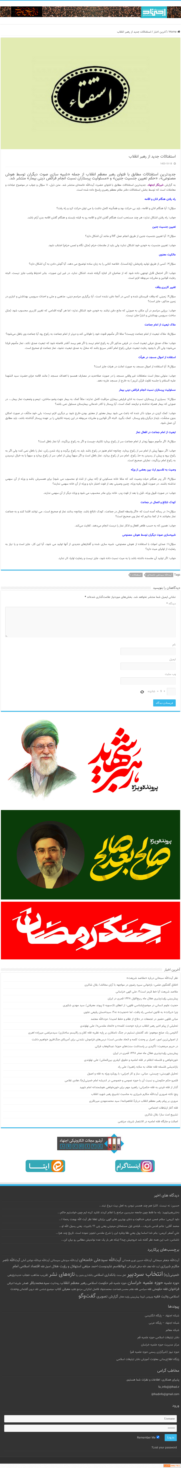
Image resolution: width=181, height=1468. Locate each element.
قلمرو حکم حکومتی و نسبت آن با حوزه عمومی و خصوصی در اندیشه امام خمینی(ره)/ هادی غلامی (121, 1080)
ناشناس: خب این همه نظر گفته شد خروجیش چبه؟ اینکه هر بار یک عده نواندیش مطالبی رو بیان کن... (120, 1240)
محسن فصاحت (120, 1289)
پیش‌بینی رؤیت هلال (129, 1297)
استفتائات (136, 575)
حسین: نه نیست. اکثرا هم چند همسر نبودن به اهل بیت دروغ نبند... (139, 1206)
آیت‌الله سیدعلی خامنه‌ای (159, 575)
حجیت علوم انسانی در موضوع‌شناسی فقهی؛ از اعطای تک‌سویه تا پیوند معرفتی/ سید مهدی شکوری (120, 1005)
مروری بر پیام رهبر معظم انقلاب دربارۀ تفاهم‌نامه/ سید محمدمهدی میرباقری (133, 1101)
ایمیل (172, 659)
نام (174, 645)
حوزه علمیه (171, 1283)
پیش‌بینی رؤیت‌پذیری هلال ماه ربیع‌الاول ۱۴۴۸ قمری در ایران (143, 998)
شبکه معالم (172, 1330)
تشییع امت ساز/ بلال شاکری (161, 1115)
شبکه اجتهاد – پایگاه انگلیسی (162, 1316)
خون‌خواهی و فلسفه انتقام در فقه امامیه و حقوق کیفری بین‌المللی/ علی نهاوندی (131, 1060)
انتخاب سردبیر (145, 1274)
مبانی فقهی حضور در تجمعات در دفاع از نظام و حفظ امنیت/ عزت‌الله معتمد (134, 1019)
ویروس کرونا (146, 1297)
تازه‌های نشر (62, 1274)
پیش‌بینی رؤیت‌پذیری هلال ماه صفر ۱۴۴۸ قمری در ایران (145, 1053)
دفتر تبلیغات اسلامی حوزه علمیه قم (158, 1337)
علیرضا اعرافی (14, 1283)
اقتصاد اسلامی (29, 1266)
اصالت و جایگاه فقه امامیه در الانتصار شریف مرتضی (148, 1121)
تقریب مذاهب (39, 1275)
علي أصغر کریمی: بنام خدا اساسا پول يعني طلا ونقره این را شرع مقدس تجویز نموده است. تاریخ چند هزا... (117, 1233)
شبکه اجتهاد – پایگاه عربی (164, 1323)
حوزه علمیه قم (118, 1283)
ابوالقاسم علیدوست (112, 1266)
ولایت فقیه (161, 1296)
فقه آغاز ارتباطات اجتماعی (163, 1108)
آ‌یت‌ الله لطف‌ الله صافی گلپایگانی (143, 1267)
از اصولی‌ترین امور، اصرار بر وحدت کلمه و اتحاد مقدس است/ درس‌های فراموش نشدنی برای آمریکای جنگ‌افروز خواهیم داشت (105, 1039)
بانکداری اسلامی (105, 1275)
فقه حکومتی (160, 1289)
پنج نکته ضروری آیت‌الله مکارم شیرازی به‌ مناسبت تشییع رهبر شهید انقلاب (134, 1094)
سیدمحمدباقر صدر (35, 1283)
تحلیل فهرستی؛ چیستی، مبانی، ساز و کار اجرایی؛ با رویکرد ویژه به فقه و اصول (132, 1074)
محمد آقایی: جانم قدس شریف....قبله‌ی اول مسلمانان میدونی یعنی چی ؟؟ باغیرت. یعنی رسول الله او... (119, 1226)
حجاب (26, 1275)
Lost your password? (164, 1448)
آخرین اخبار (160, 32)
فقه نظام (133, 1289)
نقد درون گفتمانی (28, 1289)
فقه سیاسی (145, 1289)
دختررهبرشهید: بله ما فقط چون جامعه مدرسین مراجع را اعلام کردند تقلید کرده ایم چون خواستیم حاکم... (118, 1212)
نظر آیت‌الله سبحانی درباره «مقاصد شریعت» (152, 978)
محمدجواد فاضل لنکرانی (97, 1289)
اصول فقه (46, 1267)
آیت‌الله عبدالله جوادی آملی (35, 1260)
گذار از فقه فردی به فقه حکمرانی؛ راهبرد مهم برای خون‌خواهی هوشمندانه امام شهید (129, 1087)
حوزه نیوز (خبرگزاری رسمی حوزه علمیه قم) (154, 1352)
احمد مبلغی (90, 1266)
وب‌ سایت (170, 674)
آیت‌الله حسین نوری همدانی (137, 1260)
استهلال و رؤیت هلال (66, 1266)
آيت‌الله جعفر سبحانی (166, 1260)
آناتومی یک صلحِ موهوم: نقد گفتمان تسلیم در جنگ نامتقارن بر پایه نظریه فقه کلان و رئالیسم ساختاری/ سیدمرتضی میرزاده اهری (103, 1033)
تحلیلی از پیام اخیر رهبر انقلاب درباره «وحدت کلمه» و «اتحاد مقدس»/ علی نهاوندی (129, 1026)
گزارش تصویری (107, 1296)
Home (173, 32)
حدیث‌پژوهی (14, 1275)
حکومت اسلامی (97, 1283)
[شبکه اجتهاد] (90, 12)
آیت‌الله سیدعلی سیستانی (64, 1260)
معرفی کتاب (62, 1289)
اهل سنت (121, 1275)
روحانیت (54, 1283)
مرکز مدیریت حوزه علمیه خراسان (160, 1345)
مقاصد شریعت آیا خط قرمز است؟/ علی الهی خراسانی (147, 992)
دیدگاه (171, 604)
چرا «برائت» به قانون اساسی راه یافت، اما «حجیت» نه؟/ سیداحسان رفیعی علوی (131, 1012)
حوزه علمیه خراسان (145, 1282)
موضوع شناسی (46, 1289)
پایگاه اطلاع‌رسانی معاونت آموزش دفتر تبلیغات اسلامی (147, 1359)
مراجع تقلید (77, 1289)
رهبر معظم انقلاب (73, 1283)
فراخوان (173, 1289)
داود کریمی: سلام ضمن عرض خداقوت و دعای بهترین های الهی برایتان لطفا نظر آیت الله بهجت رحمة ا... (119, 1219)
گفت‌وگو (87, 1296)
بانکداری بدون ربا (84, 1275)
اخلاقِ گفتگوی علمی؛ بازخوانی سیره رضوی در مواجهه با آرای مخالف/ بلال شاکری (131, 985)
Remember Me (146, 1438)
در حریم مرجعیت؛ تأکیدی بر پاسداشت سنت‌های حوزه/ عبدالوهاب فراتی (136, 1046)
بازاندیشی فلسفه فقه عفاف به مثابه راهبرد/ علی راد (148, 1067)
